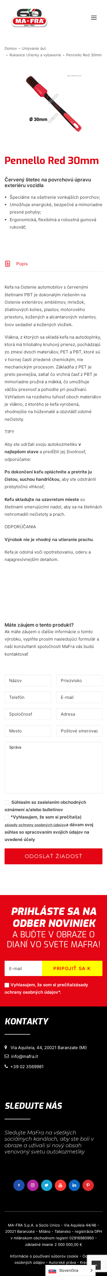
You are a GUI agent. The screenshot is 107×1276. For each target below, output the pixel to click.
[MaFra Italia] (29, 18)
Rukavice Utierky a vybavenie (35, 55)
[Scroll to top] (96, 1264)
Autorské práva (62, 1262)
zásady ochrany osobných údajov (35, 825)
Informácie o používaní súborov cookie (44, 1256)
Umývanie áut (34, 48)
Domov (11, 48)
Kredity (86, 1262)
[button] (94, 17)
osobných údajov (30, 1262)
